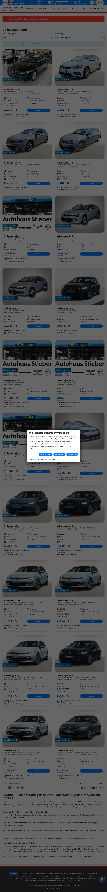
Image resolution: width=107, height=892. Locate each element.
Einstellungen (72, 454)
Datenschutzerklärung (37, 459)
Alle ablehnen (59, 454)
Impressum (52, 459)
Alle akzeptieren (45, 454)
